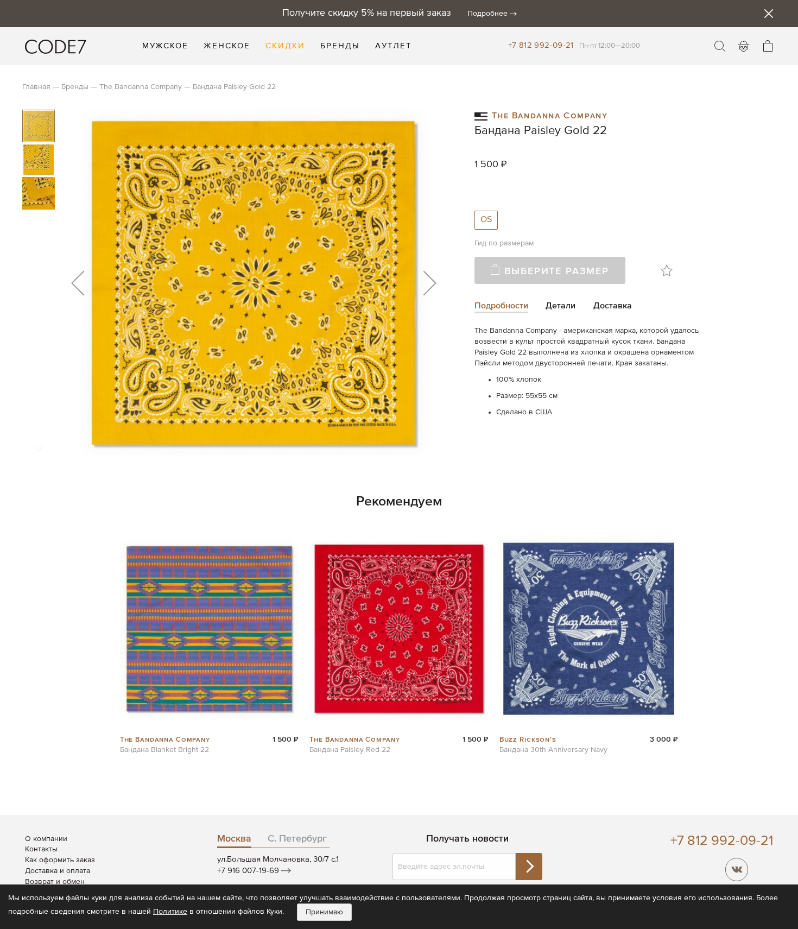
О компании (46, 839)
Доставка (612, 306)
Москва (234, 839)
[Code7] (55, 46)
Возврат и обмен (55, 882)
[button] (77, 283)
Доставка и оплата (57, 871)
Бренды (74, 87)
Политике (170, 911)
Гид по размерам (504, 243)
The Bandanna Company (140, 87)
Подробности (501, 306)
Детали (560, 306)
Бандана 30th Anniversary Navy (553, 750)
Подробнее (487, 13)
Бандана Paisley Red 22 (349, 750)
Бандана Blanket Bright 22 (164, 750)
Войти (744, 46)
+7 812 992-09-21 (541, 45)
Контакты (41, 849)
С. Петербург (297, 839)
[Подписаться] (528, 866)
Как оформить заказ (60, 860)
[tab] (501, 307)
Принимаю (324, 912)
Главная (36, 87)
